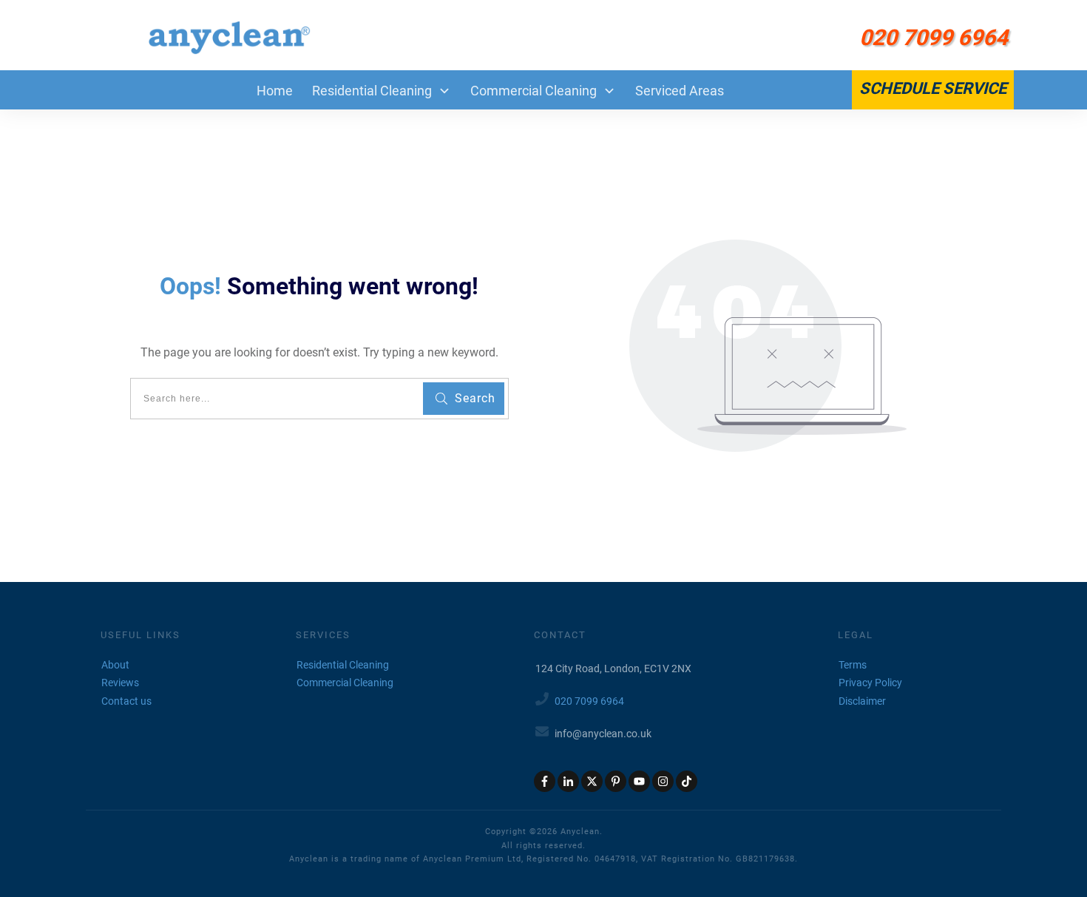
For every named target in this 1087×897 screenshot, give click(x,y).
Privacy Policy (870, 682)
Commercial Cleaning (345, 682)
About (115, 665)
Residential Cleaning (343, 665)
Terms (853, 665)
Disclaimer (862, 701)
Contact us (126, 701)
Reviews (120, 682)
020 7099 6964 (589, 701)
